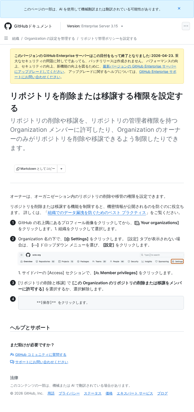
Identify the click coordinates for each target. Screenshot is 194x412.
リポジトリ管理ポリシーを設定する (108, 38)
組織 (15, 38)
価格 (109, 393)
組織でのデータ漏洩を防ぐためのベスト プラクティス (97, 212)
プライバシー (69, 393)
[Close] (180, 8)
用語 (51, 393)
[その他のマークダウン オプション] (61, 169)
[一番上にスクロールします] (183, 401)
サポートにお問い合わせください (41, 362)
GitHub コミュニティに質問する (40, 354)
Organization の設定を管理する (50, 38)
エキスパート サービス (135, 393)
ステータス (93, 393)
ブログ (162, 393)
